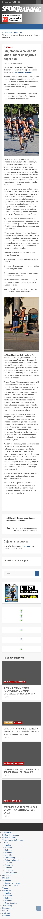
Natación (8, 855)
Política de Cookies (9, 837)
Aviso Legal (6, 832)
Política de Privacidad (10, 835)
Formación (6, 875)
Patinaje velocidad (12, 860)
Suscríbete (6, 880)
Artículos (8, 763)
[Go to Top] (38, 908)
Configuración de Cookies (12, 840)
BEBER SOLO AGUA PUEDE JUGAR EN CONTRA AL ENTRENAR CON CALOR (20, 810)
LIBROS (5, 911)
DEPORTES (6, 890)
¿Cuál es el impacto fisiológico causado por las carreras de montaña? (21, 529)
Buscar (37, 574)
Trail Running (10, 682)
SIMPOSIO (6, 913)
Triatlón (8, 845)
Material (21, 682)
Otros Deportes (11, 873)
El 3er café (8, 47)
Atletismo (8, 847)
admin (7, 63)
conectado (26, 546)
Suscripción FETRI (12, 885)
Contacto (6, 916)
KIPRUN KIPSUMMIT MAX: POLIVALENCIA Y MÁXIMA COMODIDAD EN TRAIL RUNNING (20, 691)
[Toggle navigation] (5, 26)
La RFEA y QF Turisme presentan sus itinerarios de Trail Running (20, 519)
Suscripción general (12, 883)
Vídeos (7, 801)
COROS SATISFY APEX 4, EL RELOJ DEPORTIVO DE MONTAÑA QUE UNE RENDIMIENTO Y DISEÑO (21, 731)
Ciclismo (8, 850)
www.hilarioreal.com (23, 72)
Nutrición (19, 763)
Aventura (8, 722)
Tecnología (9, 865)
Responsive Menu (38, 2)
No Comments (16, 63)
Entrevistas (9, 868)
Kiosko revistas (8, 908)
